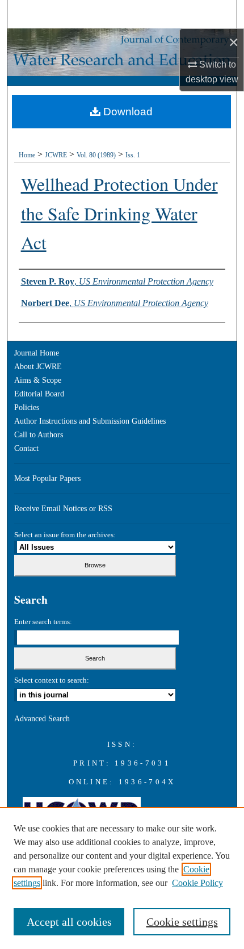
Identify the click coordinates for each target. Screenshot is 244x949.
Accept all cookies (69, 921)
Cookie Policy (197, 883)
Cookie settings (182, 921)
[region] (122, 878)
